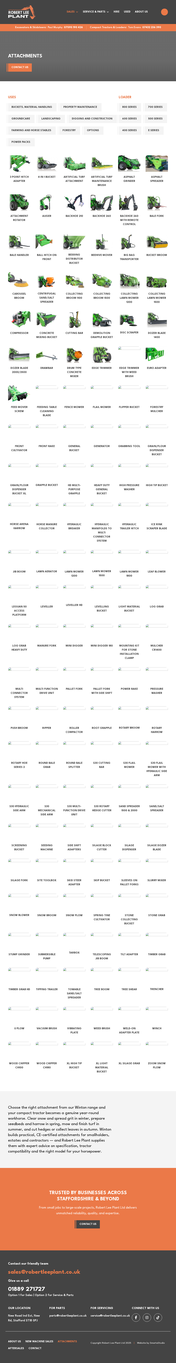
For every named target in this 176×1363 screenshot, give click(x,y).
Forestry (69, 130)
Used (127, 12)
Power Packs (21, 142)
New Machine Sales (39, 1341)
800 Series (129, 107)
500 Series (155, 119)
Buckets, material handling (32, 107)
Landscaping (50, 119)
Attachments (67, 1341)
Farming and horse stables (31, 130)
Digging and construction (92, 119)
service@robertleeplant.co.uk (110, 1315)
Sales (71, 12)
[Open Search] (164, 12)
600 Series (129, 119)
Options (93, 130)
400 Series (129, 130)
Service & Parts (94, 12)
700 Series (155, 107)
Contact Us (88, 1224)
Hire (116, 12)
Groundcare (21, 119)
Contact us (20, 67)
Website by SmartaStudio (151, 1343)
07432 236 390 (151, 27)
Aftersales (16, 1348)
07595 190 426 (73, 27)
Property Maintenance (80, 107)
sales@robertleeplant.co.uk (44, 1272)
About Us (141, 12)
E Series (153, 130)
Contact (35, 1348)
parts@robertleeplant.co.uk (68, 1315)
